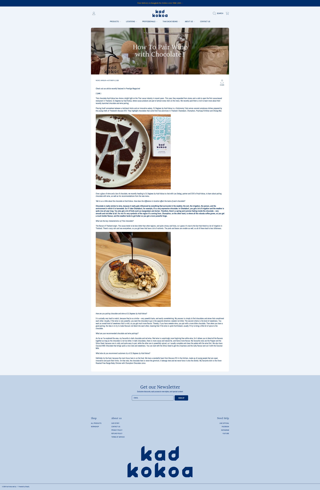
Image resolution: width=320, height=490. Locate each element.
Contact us (115, 427)
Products (114, 21)
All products (96, 423)
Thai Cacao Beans (170, 21)
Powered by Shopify (23, 487)
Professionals (149, 21)
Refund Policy (116, 433)
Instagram (225, 430)
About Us (189, 21)
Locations (130, 21)
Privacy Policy (116, 430)
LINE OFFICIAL (224, 423)
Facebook (225, 427)
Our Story (115, 423)
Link (98, 93)
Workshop (95, 427)
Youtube (225, 433)
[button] (218, 13)
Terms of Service (118, 437)
